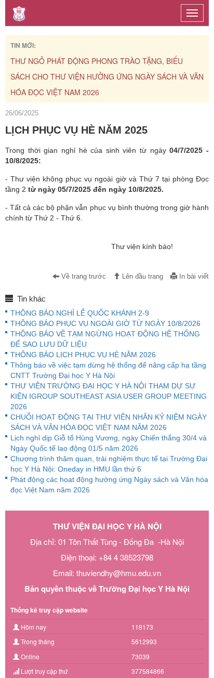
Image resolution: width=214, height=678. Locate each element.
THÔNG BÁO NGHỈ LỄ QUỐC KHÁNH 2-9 (79, 313)
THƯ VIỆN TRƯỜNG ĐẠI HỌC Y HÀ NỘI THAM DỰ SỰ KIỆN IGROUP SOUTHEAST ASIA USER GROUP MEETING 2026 (108, 396)
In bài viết (193, 276)
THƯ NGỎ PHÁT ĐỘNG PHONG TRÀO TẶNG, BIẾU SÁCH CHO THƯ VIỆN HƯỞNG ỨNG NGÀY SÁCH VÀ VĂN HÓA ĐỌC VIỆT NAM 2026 (107, 76)
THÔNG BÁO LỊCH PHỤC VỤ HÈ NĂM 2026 (83, 354)
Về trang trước (82, 276)
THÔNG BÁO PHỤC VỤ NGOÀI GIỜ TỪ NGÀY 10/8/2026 (105, 323)
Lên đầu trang (141, 276)
